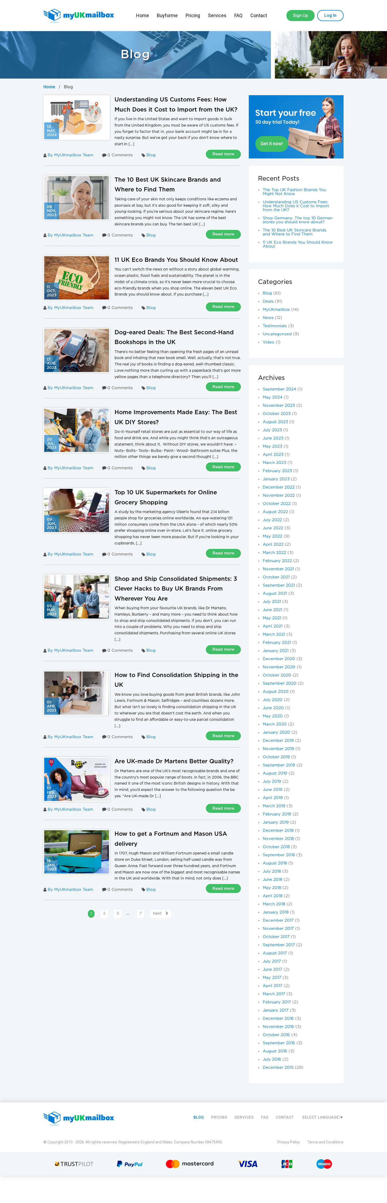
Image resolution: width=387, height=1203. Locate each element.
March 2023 (274, 463)
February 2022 (277, 561)
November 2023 (279, 405)
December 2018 (278, 830)
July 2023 (272, 430)
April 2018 (272, 896)
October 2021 (276, 577)
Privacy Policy (288, 1142)
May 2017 (272, 977)
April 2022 (273, 544)
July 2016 (272, 1059)
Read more (223, 154)
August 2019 (275, 773)
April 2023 (273, 454)
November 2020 (279, 667)
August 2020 (276, 691)
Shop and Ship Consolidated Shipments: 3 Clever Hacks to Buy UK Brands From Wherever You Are (176, 589)
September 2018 (279, 855)
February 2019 (277, 814)
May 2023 (272, 446)
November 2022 (279, 495)
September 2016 (279, 1043)
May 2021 (272, 618)
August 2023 (275, 422)
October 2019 (276, 757)
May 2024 (272, 397)
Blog (151, 155)
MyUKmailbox (276, 309)
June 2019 (272, 789)
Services (217, 15)
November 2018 (278, 838)
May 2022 (272, 536)
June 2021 (272, 610)
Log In (330, 15)
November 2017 (278, 928)
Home (142, 15)
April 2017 (272, 986)
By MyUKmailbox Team (70, 155)
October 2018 (276, 847)
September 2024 (279, 389)
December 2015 (278, 1067)
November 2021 (278, 569)
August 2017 (275, 953)
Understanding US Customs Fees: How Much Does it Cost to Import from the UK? (296, 206)
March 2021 (274, 634)
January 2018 (276, 912)
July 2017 (272, 961)
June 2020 (273, 708)
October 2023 (277, 414)
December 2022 (279, 487)
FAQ (238, 15)
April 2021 (272, 626)
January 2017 (276, 1010)
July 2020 (272, 700)
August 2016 (275, 1051)
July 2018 (272, 871)
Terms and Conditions (325, 1142)
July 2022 (272, 520)
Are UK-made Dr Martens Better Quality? (174, 761)
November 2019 (278, 749)
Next (157, 913)
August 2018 (275, 863)
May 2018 (272, 888)
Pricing (193, 15)
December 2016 (278, 1018)
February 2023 (277, 471)
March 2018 (274, 904)
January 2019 (276, 822)
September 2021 (279, 585)
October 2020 (277, 675)
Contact (259, 15)
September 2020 (279, 683)
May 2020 (273, 716)
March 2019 (274, 806)
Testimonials (275, 326)
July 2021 (272, 601)
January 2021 (276, 651)
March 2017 (274, 994)
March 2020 (275, 724)
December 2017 (278, 920)
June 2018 (272, 879)
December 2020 (279, 659)
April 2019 (273, 798)
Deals (268, 301)
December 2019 (278, 740)
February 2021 (277, 642)
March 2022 (274, 552)
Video (268, 342)
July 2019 (272, 781)
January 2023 (276, 479)
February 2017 (277, 1002)
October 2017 (276, 937)
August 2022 (275, 512)
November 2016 (278, 1026)
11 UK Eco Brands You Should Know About (176, 260)
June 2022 (273, 528)
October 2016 (276, 1035)
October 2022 (277, 503)
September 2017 (279, 945)
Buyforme (167, 15)
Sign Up (300, 15)
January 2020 (276, 732)
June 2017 (272, 969)
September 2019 (279, 765)
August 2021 (275, 593)
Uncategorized (277, 334)
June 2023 (273, 438)
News (268, 318)
